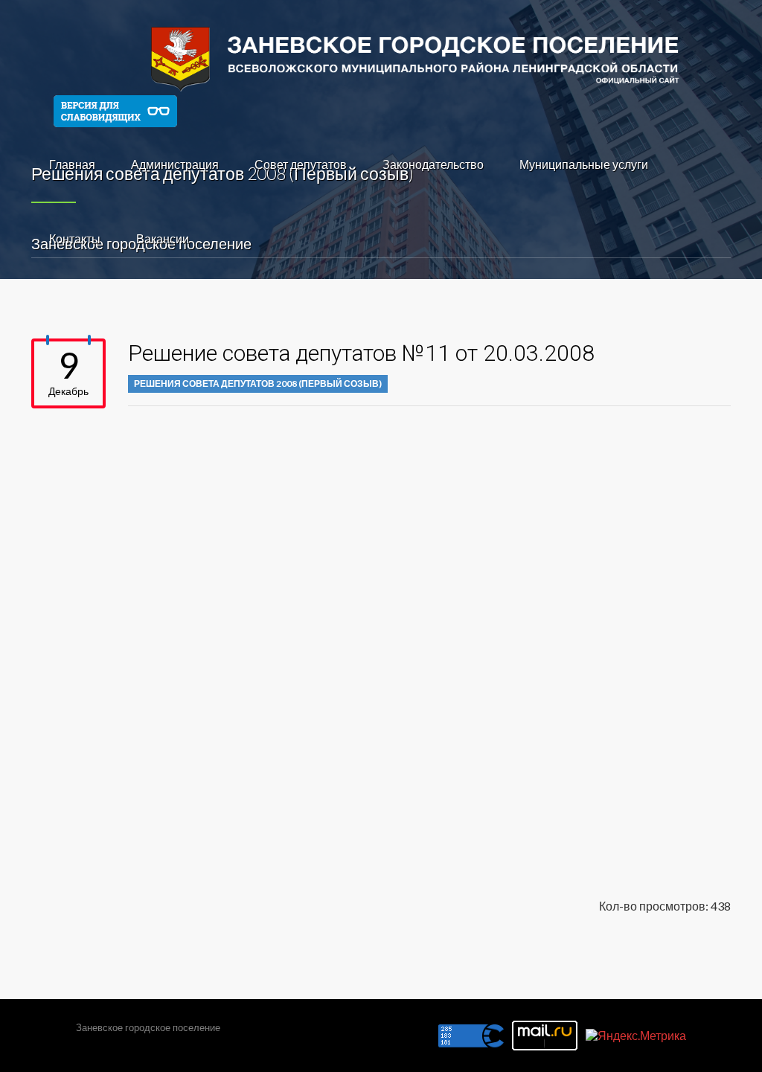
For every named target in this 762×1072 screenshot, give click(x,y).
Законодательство (433, 164)
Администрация (175, 164)
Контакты (74, 238)
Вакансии (162, 238)
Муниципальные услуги (583, 164)
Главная (72, 164)
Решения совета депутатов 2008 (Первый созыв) (258, 383)
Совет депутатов (300, 164)
